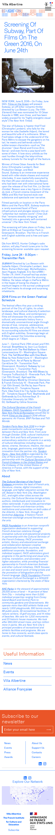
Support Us (38, 747)
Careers (36, 757)
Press (7, 752)
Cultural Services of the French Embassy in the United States (26, 461)
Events (8, 672)
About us (37, 743)
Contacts (37, 752)
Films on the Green (18, 104)
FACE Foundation (22, 410)
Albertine (18, 514)
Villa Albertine (12, 4)
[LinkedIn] (40, 763)
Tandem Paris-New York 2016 (18, 426)
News (7, 663)
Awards (8, 757)
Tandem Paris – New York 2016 (24, 452)
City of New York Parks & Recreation (25, 411)
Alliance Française (17, 689)
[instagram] (44, 763)
